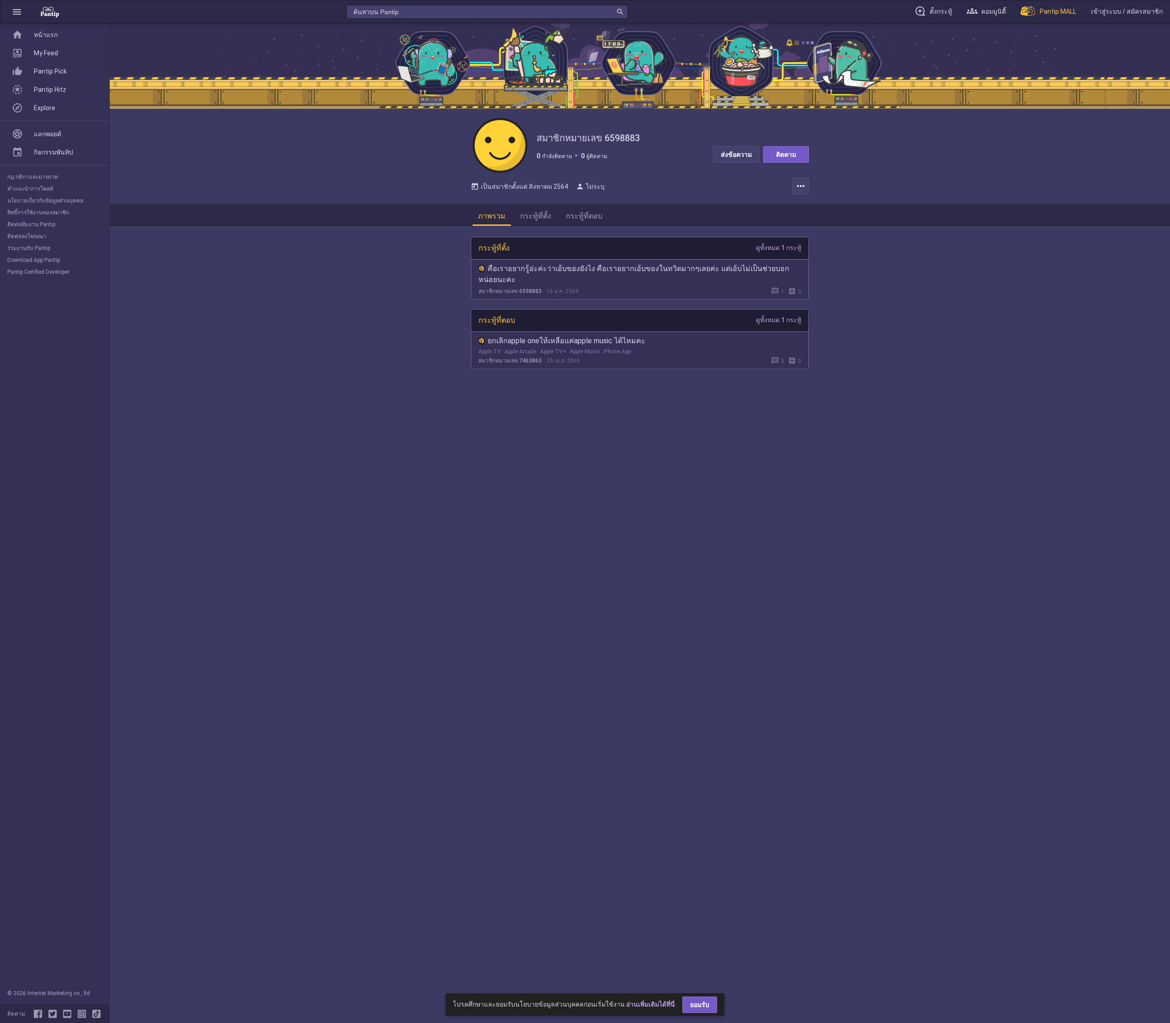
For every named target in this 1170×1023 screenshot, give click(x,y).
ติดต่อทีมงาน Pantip (31, 224)
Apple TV (490, 351)
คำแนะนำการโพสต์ (30, 189)
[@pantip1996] (96, 1013)
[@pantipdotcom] (83, 1013)
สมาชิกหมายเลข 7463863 (510, 360)
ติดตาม (786, 154)
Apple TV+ (553, 351)
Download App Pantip (33, 260)
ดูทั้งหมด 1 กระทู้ (778, 248)
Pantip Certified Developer (38, 272)
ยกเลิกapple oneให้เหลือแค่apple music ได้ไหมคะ (566, 340)
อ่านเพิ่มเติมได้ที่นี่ (650, 1004)
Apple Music (585, 351)
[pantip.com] (49, 11)
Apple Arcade (521, 351)
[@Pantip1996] (54, 1013)
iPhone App (617, 351)
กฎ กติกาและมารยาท (32, 177)
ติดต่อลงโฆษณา (26, 236)
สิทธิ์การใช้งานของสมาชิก (38, 212)
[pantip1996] (69, 1013)
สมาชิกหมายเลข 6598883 (510, 291)
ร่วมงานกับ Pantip (28, 248)
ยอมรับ (699, 1004)
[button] (16, 11)
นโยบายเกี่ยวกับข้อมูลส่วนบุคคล (45, 200)
